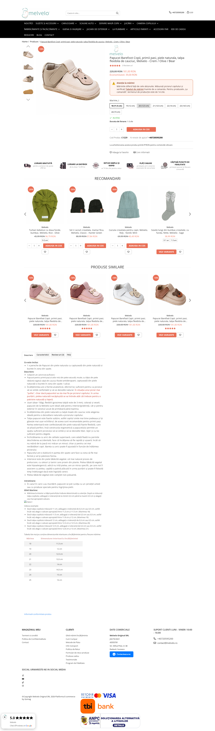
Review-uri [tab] (58, 354)
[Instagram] (23, 685)
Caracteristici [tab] (43, 354)
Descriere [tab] (28, 355)
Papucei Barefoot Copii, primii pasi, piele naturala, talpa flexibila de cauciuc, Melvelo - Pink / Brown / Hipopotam (86, 320)
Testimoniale (71, 659)
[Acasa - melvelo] (36, 13)
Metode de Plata (73, 642)
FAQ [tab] (69, 354)
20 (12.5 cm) (144, 105)
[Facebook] (23, 675)
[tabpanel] (70, 80)
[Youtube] (23, 679)
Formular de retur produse (77, 652)
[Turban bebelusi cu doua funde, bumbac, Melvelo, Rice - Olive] (45, 205)
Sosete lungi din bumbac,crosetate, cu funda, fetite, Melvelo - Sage (170, 231)
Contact (25, 642)
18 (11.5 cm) (116, 105)
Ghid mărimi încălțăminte (77, 635)
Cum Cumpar (71, 639)
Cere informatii (143, 152)
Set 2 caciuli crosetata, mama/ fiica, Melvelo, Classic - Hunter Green (86, 231)
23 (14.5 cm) (185, 105)
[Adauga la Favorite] (45, 252)
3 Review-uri (127, 65)
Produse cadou (72, 656)
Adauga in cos (141, 129)
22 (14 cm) (171, 105)
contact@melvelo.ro (167, 642)
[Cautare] (117, 13)
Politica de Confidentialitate (34, 639)
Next (28, 99)
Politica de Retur (73, 649)
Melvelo (45, 227)
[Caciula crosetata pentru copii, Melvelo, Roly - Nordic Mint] (128, 205)
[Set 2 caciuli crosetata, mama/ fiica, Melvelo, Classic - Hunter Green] (86, 205)
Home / (26, 41)
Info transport (72, 646)
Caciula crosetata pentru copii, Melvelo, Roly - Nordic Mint (128, 231)
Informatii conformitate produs (37, 614)
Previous (28, 46)
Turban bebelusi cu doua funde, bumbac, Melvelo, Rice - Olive (45, 231)
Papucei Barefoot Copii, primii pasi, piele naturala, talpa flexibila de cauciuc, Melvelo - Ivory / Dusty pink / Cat (45, 320)
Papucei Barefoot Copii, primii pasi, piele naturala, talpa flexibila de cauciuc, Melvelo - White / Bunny (128, 320)
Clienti (70, 629)
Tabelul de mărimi (135, 89)
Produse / (35, 41)
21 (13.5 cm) (158, 105)
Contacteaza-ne (123, 654)
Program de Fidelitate (75, 663)
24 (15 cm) (115, 112)
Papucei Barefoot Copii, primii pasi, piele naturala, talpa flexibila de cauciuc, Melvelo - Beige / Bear (170, 320)
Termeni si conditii (30, 635)
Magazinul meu (31, 629)
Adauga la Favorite (120, 152)
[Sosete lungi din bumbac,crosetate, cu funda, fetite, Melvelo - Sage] (170, 205)
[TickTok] (23, 682)
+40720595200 (165, 638)
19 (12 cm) (130, 105)
